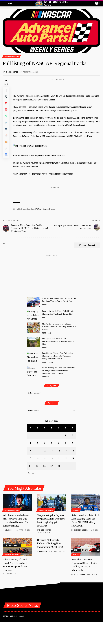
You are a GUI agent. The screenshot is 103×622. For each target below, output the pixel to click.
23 (73, 458)
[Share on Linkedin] (6, 122)
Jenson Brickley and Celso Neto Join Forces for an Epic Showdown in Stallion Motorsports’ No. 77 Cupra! (58, 370)
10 (30, 450)
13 (51, 450)
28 (59, 466)
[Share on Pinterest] (6, 109)
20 (51, 458)
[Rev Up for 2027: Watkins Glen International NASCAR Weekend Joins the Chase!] (33, 342)
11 (37, 450)
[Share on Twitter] (6, 96)
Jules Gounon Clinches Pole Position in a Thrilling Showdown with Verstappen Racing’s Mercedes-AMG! (57, 356)
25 (37, 466)
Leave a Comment (88, 245)
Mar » (34, 473)
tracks (53, 209)
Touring (45, 377)
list (32, 209)
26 (44, 466)
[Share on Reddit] (6, 135)
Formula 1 (46, 333)
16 (73, 450)
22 (66, 458)
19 (44, 458)
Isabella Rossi (80, 530)
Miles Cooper (11, 72)
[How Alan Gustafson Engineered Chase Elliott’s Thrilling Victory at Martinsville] (85, 547)
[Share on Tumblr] (6, 129)
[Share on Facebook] (6, 90)
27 (51, 466)
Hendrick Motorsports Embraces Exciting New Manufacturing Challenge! (50, 543)
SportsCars (47, 362)
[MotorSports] (51, 3)
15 (66, 450)
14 (59, 450)
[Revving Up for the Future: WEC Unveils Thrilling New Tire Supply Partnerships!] (33, 315)
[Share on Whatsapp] (6, 116)
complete (26, 209)
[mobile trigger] (5, 3)
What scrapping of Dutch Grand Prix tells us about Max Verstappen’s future (15, 563)
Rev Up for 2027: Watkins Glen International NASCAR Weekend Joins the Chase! (58, 341)
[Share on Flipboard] (6, 103)
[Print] (6, 154)
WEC (43, 317)
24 (30, 466)
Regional (46, 209)
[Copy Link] (6, 148)
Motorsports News (11, 56)
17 (30, 458)
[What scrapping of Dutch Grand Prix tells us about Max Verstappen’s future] (17, 547)
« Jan (28, 473)
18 (37, 458)
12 (44, 450)
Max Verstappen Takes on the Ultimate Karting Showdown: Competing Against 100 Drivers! (59, 327)
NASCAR (38, 209)
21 (59, 458)
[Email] (6, 142)
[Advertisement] (56, 86)
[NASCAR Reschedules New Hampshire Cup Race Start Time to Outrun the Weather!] (33, 302)
